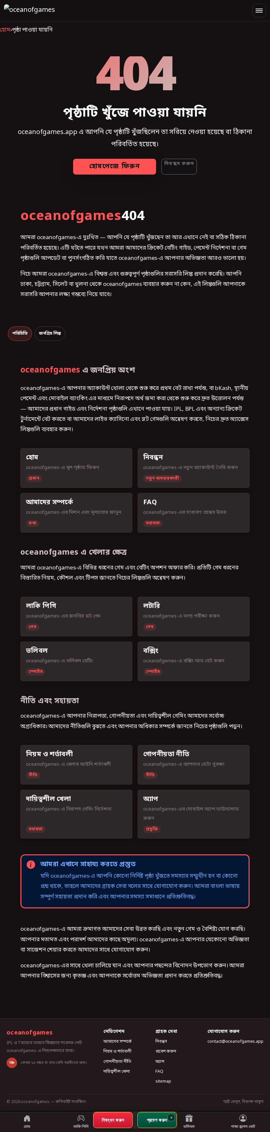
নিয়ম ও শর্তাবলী (117, 1051)
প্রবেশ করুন (165, 1051)
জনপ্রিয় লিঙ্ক (50, 333)
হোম (5, 30)
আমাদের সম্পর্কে (117, 1041)
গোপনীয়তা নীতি (117, 1061)
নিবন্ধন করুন (179, 164)
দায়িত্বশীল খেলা (116, 1071)
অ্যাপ (159, 1061)
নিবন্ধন (161, 1041)
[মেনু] (259, 10)
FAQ (159, 1071)
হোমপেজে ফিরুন (114, 166)
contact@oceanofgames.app (235, 1041)
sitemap (163, 1081)
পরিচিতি (20, 333)
